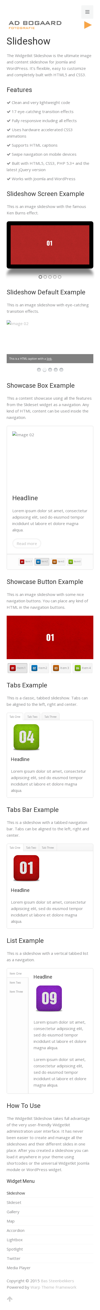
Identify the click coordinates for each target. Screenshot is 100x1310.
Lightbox (15, 1239)
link (49, 358)
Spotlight (15, 1249)
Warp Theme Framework (53, 1287)
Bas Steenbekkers (57, 1280)
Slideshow (16, 1193)
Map (11, 1221)
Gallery (13, 1211)
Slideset (14, 1202)
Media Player (19, 1267)
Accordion (16, 1230)
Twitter (14, 1258)
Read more (27, 543)
